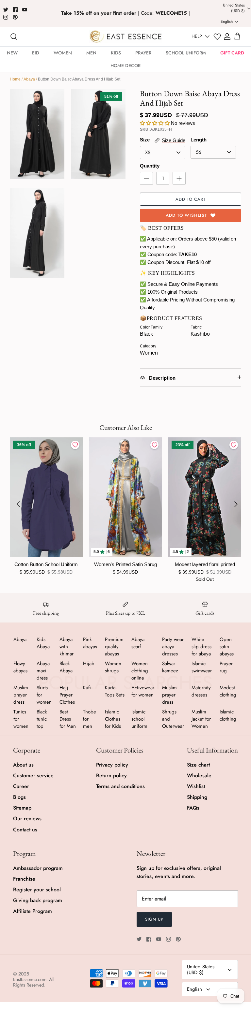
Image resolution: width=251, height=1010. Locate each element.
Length (199, 139)
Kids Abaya (43, 643)
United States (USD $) (200, 969)
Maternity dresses (201, 691)
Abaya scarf (137, 643)
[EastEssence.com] (125, 36)
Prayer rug (226, 667)
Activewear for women (142, 691)
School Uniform (186, 53)
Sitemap (22, 808)
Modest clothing (228, 691)
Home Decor (125, 65)
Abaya (29, 79)
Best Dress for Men (67, 719)
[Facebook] (15, 9)
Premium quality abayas (114, 646)
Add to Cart (191, 199)
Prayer (143, 53)
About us (23, 764)
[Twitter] (5, 9)
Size (145, 139)
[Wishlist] (217, 36)
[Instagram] (5, 17)
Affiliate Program (32, 911)
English (194, 989)
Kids (116, 53)
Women (63, 53)
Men (91, 53)
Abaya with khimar (66, 646)
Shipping (197, 797)
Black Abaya (66, 667)
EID (35, 53)
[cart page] (237, 36)
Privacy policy (112, 764)
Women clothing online (139, 670)
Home (15, 79)
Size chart (198, 764)
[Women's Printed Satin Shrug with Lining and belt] (125, 497)
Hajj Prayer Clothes (67, 695)
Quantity (149, 165)
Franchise (24, 879)
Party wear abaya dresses (173, 646)
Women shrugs (113, 667)
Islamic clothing (228, 715)
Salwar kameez (170, 667)
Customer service (33, 775)
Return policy (111, 775)
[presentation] (18, 504)
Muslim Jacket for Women (201, 719)
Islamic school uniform (139, 719)
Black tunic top (42, 719)
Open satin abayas (227, 646)
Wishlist (196, 786)
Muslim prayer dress (20, 695)
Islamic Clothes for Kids (113, 719)
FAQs (193, 808)
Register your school (37, 889)
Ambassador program (38, 868)
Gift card (232, 53)
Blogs (19, 797)
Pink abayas (90, 643)
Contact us (25, 829)
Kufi (87, 687)
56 (198, 152)
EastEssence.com (29, 979)
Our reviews (27, 818)
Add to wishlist (186, 215)
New (12, 53)
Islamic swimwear (202, 667)
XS (147, 152)
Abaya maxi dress (43, 670)
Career (21, 786)
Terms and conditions (120, 786)
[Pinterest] (15, 17)
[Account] (227, 36)
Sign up (154, 919)
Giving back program (37, 900)
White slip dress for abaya (201, 646)
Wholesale (199, 775)
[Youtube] (24, 9)
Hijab (88, 663)
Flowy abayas (20, 667)
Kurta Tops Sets (115, 691)
